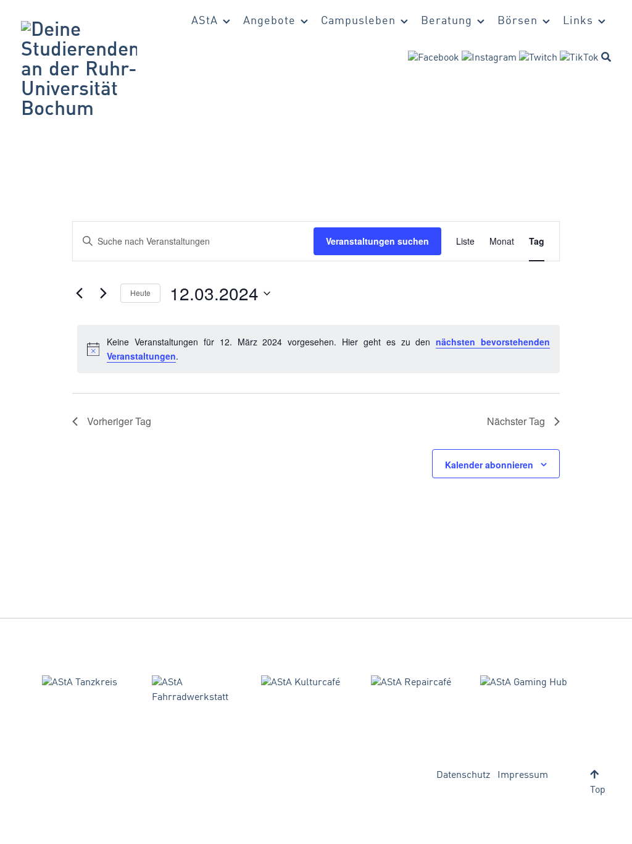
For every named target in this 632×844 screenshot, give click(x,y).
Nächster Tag (516, 421)
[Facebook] (433, 58)
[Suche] (606, 57)
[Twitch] (538, 58)
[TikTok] (579, 58)
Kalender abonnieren (489, 464)
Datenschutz (463, 775)
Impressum (522, 775)
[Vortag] (79, 293)
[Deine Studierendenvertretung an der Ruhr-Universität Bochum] (79, 70)
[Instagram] (489, 58)
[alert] (318, 349)
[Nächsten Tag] (103, 293)
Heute (140, 292)
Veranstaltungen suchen (377, 241)
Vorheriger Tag (119, 421)
